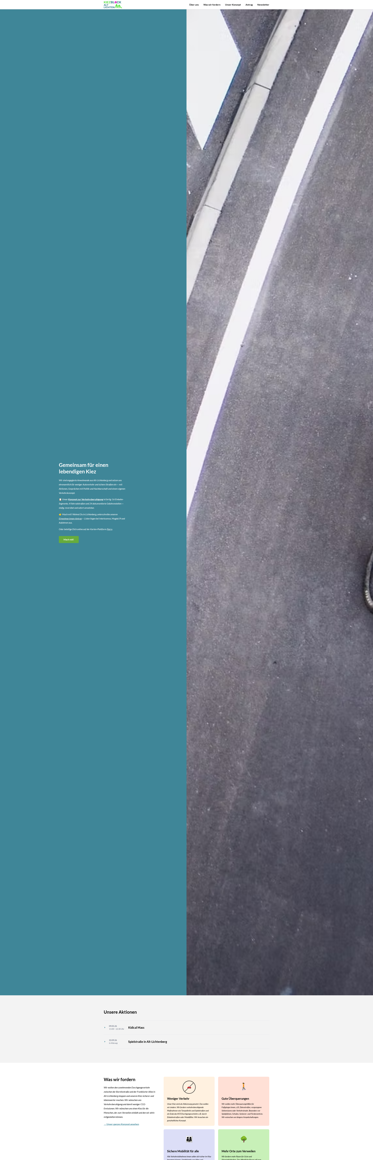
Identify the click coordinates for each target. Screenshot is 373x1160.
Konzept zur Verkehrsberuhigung (85, 499)
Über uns (194, 4)
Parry (109, 529)
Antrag (249, 4)
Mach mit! (69, 539)
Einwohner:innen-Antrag (70, 518)
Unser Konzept (233, 4)
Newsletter (263, 4)
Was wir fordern (211, 4)
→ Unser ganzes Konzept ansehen (121, 1124)
